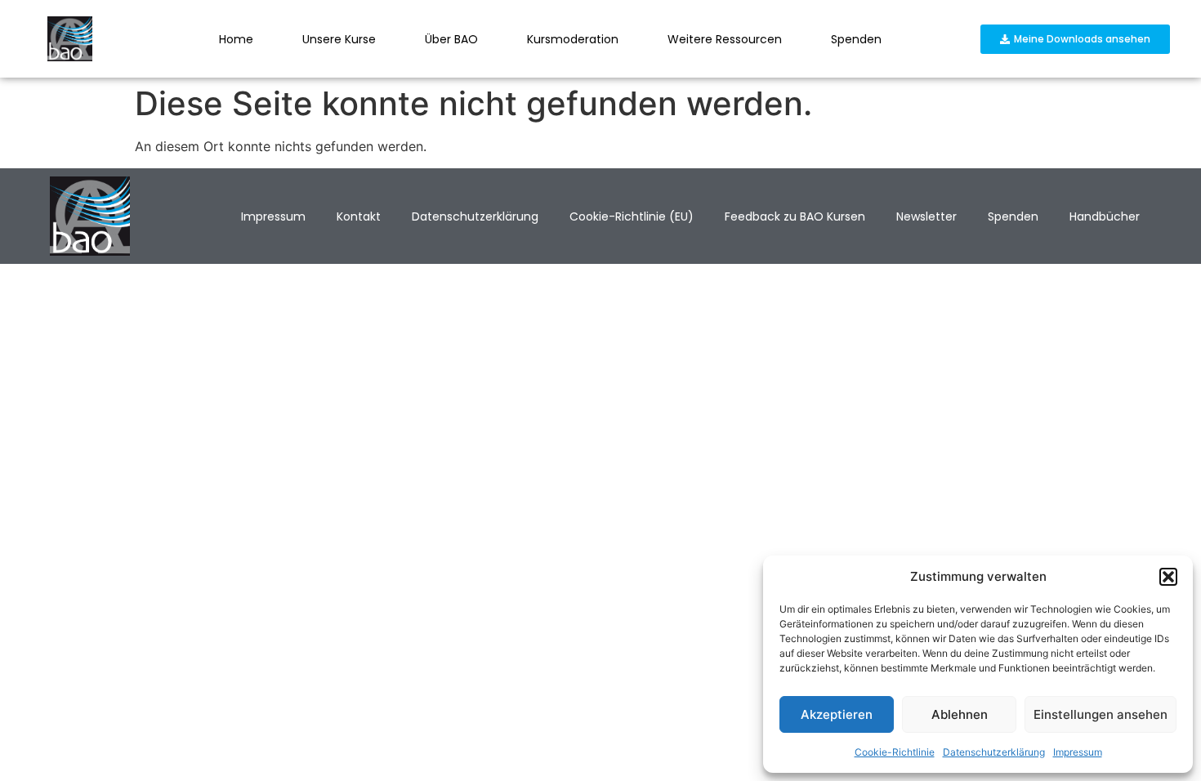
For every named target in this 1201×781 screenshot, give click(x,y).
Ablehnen (959, 714)
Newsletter (926, 216)
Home (236, 39)
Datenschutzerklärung (994, 752)
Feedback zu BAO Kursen (795, 216)
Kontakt (359, 216)
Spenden (856, 39)
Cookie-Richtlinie (895, 752)
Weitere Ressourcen (724, 39)
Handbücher (1104, 216)
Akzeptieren (837, 714)
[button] (1168, 577)
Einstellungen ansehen (1101, 714)
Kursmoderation (572, 39)
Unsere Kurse (339, 39)
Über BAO (451, 39)
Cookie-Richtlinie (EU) (631, 216)
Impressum (1077, 752)
